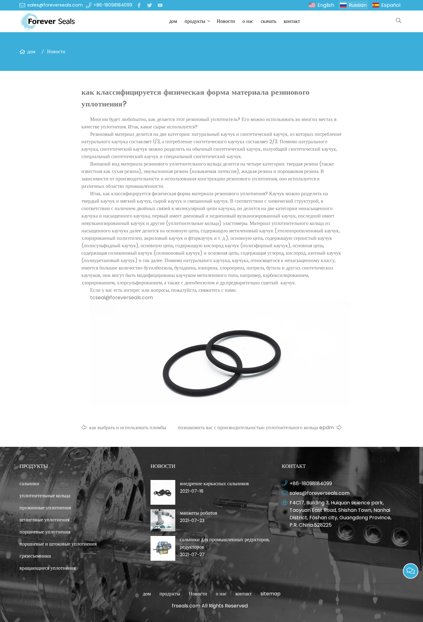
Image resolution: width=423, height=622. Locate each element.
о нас (247, 21)
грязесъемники (35, 555)
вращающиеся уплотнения (48, 568)
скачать (268, 21)
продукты (195, 21)
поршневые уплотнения (45, 531)
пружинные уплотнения (45, 507)
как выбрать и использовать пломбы (127, 427)
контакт (292, 21)
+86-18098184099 (113, 5)
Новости (226, 21)
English (325, 5)
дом (173, 21)
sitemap (270, 593)
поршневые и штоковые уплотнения (58, 543)
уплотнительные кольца (45, 495)
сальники (29, 483)
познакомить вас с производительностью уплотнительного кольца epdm (256, 427)
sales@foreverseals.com (55, 5)
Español (390, 5)
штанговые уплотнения (44, 519)
